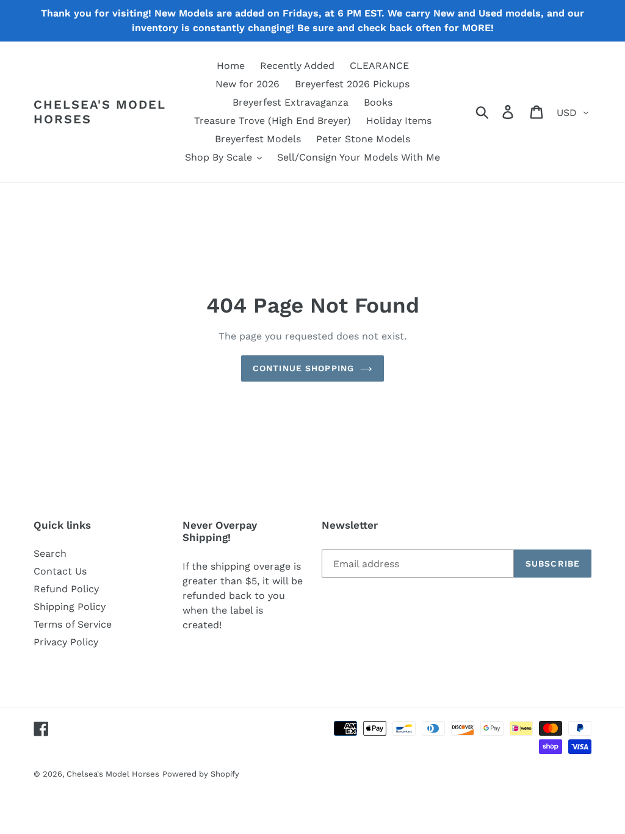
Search (50, 553)
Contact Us (60, 571)
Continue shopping (303, 368)
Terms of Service (73, 624)
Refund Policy (66, 589)
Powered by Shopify (200, 773)
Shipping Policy (70, 606)
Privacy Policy (66, 642)
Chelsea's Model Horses (100, 111)
